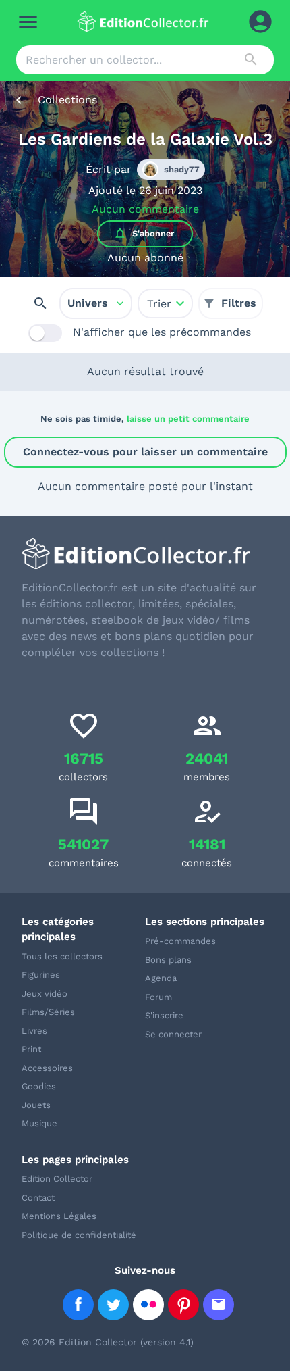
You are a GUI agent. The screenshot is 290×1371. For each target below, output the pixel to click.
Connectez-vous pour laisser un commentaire (145, 451)
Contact (38, 1198)
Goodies (39, 1086)
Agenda (161, 978)
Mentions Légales (59, 1216)
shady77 (182, 169)
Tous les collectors (62, 956)
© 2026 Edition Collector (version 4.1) (108, 1342)
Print (31, 1049)
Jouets (36, 1105)
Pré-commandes (180, 941)
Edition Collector (57, 1179)
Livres (34, 1031)
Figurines (41, 975)
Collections (67, 99)
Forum (158, 997)
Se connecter (173, 1034)
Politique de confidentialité (79, 1235)
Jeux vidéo (44, 994)
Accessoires (47, 1068)
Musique (39, 1123)
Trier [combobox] (159, 303)
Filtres (238, 303)
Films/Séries (48, 1012)
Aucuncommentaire (145, 209)
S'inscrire (164, 1015)
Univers (87, 303)
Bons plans (168, 960)
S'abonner (143, 234)
